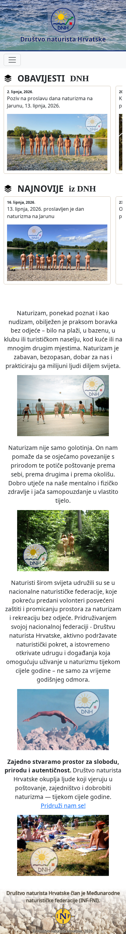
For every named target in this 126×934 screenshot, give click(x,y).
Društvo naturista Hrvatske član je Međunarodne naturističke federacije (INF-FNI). (63, 897)
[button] (63, 25)
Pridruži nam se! (63, 805)
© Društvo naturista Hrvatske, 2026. (63, 931)
